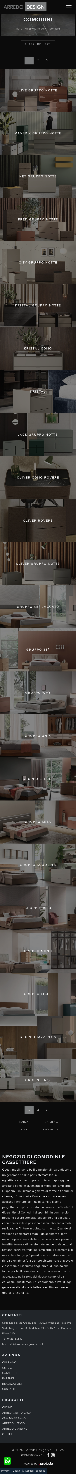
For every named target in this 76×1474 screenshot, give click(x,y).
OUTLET (7, 1434)
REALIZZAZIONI (12, 1384)
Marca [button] (23, 1121)
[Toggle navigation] (69, 6)
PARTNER (8, 1378)
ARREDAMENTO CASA (16, 1413)
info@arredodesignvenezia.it (26, 1344)
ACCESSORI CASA (14, 1418)
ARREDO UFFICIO (13, 1423)
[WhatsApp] (7, 1461)
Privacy (5, 1471)
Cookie (16, 1471)
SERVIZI (7, 1367)
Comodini (55, 29)
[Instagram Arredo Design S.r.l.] (53, 1454)
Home (19, 29)
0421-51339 (15, 1338)
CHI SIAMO (9, 1362)
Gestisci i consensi (35, 1471)
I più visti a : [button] (51, 1129)
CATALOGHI (9, 1373)
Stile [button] (24, 1129)
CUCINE (7, 1407)
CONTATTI (8, 1389)
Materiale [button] (51, 1121)
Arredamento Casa (35, 29)
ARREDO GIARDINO (15, 1429)
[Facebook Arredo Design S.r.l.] (48, 1454)
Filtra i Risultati (38, 44)
